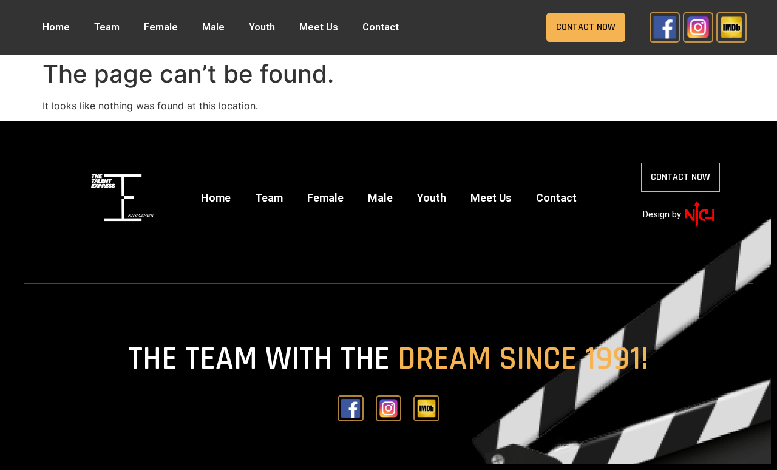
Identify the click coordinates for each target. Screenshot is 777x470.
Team (107, 27)
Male (213, 27)
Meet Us (318, 27)
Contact (380, 27)
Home (56, 27)
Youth (262, 27)
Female (161, 27)
